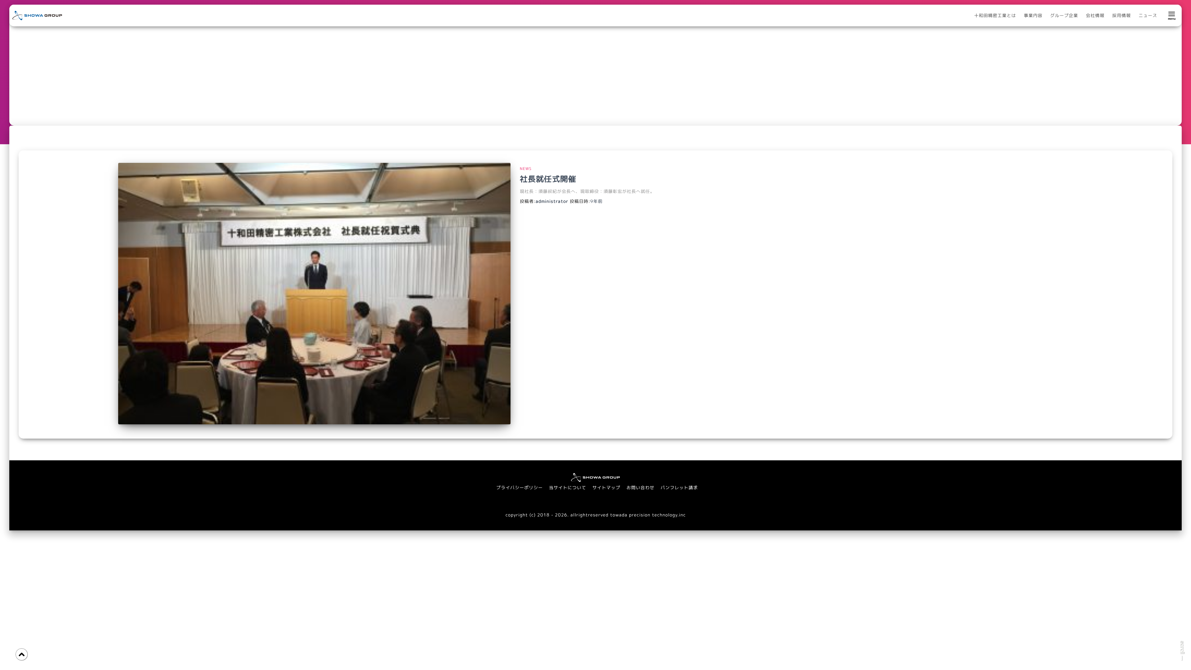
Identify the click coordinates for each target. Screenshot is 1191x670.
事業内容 (1033, 15)
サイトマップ (606, 487)
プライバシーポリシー (519, 487)
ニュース (1148, 15)
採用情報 (1121, 15)
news (526, 168)
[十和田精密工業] (37, 15)
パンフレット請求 (679, 487)
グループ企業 (1064, 15)
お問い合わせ (640, 487)
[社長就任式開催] (314, 293)
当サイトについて (567, 487)
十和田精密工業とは (995, 15)
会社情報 (1095, 15)
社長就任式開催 (548, 178)
